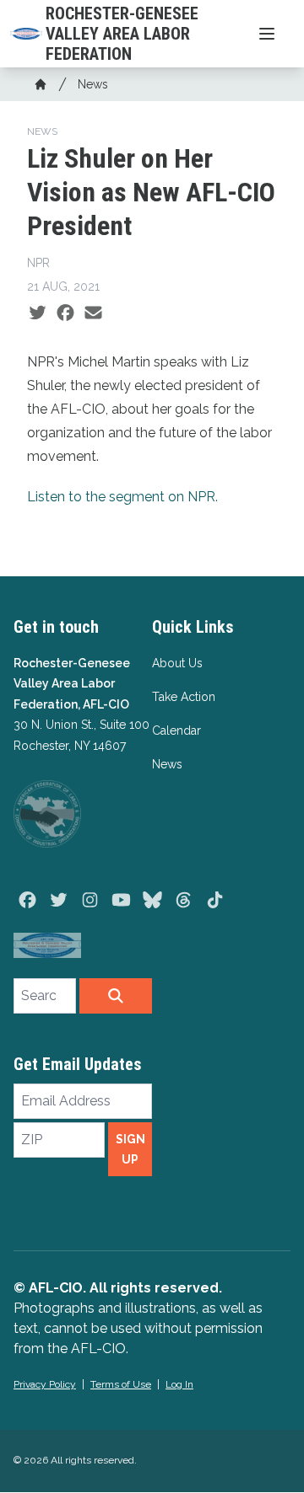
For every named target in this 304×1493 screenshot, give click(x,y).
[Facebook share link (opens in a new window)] (65, 313)
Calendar (176, 730)
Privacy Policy (45, 1384)
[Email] (93, 313)
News (93, 84)
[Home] (40, 84)
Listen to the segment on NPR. (122, 497)
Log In (179, 1384)
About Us (177, 663)
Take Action (183, 697)
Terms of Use (120, 1384)
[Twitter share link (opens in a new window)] (37, 313)
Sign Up (130, 1149)
